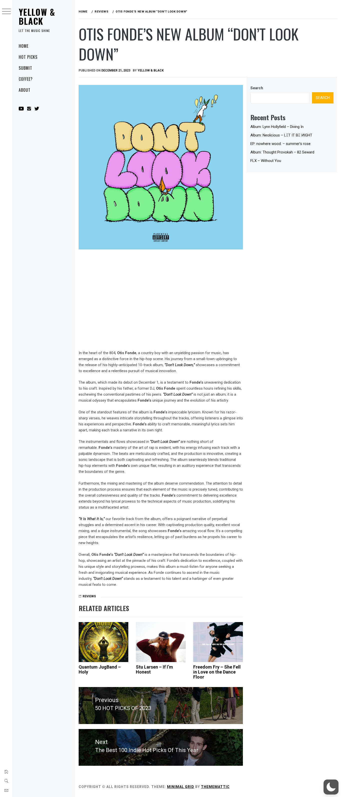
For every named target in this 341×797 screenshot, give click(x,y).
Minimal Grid (180, 787)
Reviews (89, 596)
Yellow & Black (37, 16)
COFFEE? (26, 79)
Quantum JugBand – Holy (100, 669)
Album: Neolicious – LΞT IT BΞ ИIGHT (281, 135)
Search (256, 88)
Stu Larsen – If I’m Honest (154, 669)
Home (23, 46)
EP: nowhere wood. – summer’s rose (280, 143)
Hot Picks (28, 57)
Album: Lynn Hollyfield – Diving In (277, 126)
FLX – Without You (265, 160)
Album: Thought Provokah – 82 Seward (282, 152)
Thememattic (215, 787)
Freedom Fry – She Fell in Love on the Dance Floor (217, 672)
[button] (331, 787)
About (24, 90)
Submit (25, 68)
